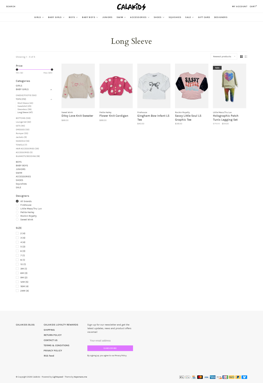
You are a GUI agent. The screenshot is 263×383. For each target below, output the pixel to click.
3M (23, 268)
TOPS (21, 99)
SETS (20, 125)
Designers (221, 17)
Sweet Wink (26, 219)
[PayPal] (232, 378)
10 (23, 264)
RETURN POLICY (53, 335)
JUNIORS (107, 17)
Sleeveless (25, 109)
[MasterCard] (200, 378)
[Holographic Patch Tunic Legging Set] (229, 86)
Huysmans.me (80, 377)
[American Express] (213, 378)
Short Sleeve (25, 103)
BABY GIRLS (55, 17)
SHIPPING (49, 329)
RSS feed (49, 355)
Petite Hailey (27, 212)
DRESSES (22, 129)
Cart (253, 6)
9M (23, 277)
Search (10, 6)
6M (23, 273)
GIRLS (37, 17)
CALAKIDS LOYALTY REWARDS (61, 324)
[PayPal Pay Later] (238, 378)
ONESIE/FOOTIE (26, 95)
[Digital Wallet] (184, 378)
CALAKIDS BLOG (25, 324)
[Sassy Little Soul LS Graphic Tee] (191, 86)
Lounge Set (23, 122)
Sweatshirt (24, 106)
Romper (22, 133)
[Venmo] (244, 378)
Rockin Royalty (28, 215)
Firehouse (25, 204)
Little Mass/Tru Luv (31, 208)
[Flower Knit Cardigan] (116, 86)
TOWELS (21, 144)
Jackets (21, 137)
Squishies (175, 17)
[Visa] (206, 378)
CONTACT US (51, 340)
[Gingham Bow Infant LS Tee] (154, 86)
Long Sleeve (25, 112)
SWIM (120, 17)
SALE (188, 17)
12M (24, 281)
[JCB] (225, 378)
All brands (26, 201)
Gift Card (204, 17)
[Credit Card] (193, 378)
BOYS (72, 17)
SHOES (158, 17)
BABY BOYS (88, 17)
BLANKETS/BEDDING (28, 156)
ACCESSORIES (138, 17)
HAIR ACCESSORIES (27, 148)
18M (24, 286)
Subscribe (110, 348)
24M (24, 290)
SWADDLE (22, 141)
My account (239, 6)
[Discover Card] (219, 378)
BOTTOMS (23, 118)
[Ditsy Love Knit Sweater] (78, 86)
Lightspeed (57, 377)
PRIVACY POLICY (53, 350)
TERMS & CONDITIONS (56, 345)
